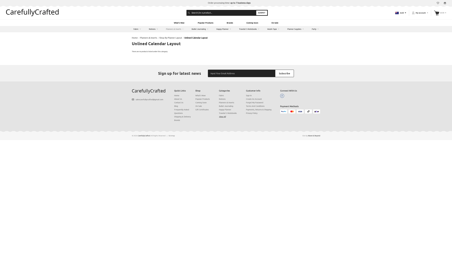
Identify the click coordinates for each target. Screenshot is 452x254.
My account (420, 13)
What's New (179, 23)
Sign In (249, 95)
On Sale (274, 23)
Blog (176, 106)
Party (314, 29)
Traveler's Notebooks (248, 29)
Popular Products (205, 23)
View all (222, 117)
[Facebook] (282, 96)
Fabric (135, 29)
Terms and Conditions (255, 106)
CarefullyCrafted (144, 136)
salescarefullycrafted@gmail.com (149, 99)
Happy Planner (222, 29)
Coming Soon (252, 23)
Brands (230, 23)
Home (176, 95)
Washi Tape (272, 29)
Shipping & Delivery (182, 117)
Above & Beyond (314, 136)
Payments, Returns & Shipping (258, 110)
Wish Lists (438, 3)
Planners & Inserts (173, 29)
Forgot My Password (254, 102)
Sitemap (172, 136)
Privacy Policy (251, 113)
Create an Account (254, 99)
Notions (152, 29)
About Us (178, 99)
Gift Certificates (445, 3)
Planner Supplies (294, 29)
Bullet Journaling (199, 29)
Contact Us (178, 102)
